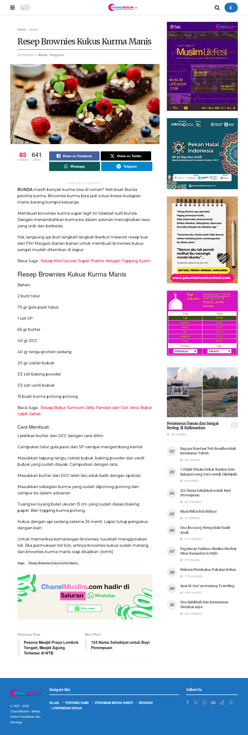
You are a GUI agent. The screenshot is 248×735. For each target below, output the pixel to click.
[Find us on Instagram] (204, 702)
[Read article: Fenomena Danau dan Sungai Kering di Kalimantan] (202, 392)
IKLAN (54, 702)
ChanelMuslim (19, 711)
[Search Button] (217, 7)
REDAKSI (146, 702)
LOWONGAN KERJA (67, 708)
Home (21, 29)
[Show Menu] (12, 7)
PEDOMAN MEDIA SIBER (114, 702)
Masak (33, 29)
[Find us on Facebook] (187, 702)
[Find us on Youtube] (213, 702)
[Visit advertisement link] (84, 597)
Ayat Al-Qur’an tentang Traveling (207, 586)
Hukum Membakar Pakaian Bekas (208, 569)
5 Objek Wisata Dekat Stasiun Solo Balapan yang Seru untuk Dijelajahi (208, 471)
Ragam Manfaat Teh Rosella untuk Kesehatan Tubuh (208, 451)
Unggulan (56, 54)
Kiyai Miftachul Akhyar (198, 511)
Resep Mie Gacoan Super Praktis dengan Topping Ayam (95, 261)
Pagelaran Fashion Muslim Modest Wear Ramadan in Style (208, 551)
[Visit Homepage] (122, 7)
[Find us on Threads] (231, 702)
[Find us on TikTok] (222, 702)
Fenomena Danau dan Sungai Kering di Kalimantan (193, 425)
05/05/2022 (25, 54)
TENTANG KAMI (77, 702)
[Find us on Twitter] (196, 702)
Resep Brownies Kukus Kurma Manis (53, 563)
